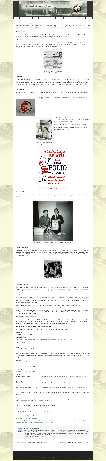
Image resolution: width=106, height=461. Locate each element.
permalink (50, 422)
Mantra (59, 457)
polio (20, 422)
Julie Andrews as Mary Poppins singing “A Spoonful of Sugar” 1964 (31, 415)
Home (16, 18)
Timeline (82, 18)
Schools (62, 27)
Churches (34, 23)
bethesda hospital (31, 420)
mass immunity (66, 420)
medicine (51, 27)
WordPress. (65, 457)
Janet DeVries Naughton (22, 27)
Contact (29, 18)
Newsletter (59, 18)
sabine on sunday (28, 422)
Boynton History (39, 420)
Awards (22, 18)
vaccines (40, 422)
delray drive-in (46, 420)
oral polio (78, 420)
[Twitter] (91, 459)
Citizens (44, 27)
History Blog (42, 18)
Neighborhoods (57, 27)
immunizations (56, 420)
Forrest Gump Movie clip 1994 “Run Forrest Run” (27, 418)
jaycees (60, 420)
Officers (75, 18)
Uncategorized (68, 27)
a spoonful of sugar (23, 420)
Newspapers (68, 18)
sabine (23, 422)
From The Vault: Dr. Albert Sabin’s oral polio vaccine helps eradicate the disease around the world (38, 412)
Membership (51, 18)
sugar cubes (35, 422)
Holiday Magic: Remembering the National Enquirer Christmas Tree (74, 442)
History (47, 27)
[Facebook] (89, 459)
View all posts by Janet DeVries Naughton (34, 436)
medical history (73, 420)
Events (35, 18)
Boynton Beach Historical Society (23, 23)
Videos (88, 18)
